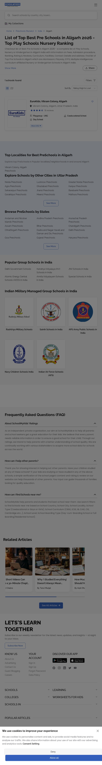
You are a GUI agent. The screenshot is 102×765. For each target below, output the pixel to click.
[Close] (98, 731)
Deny (53, 751)
